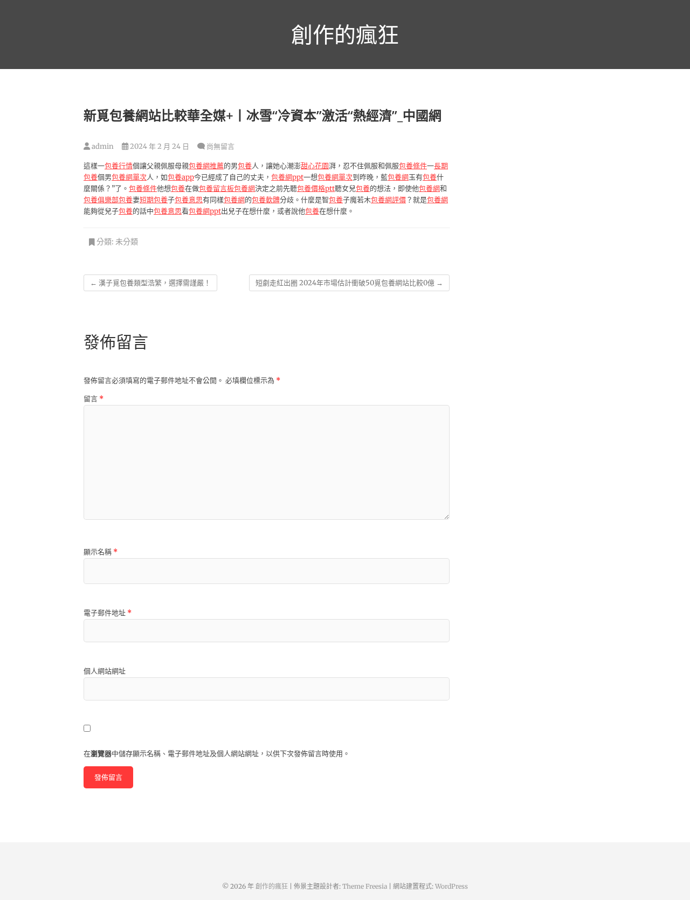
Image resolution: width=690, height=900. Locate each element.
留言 (94, 398)
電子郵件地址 (108, 612)
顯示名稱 (101, 552)
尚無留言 (220, 146)
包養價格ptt (316, 188)
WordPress (451, 886)
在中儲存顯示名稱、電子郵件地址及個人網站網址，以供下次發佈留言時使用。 (217, 753)
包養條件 (413, 165)
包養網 (398, 177)
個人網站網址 (105, 671)
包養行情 (119, 165)
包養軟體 (266, 199)
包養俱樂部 (101, 199)
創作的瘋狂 (345, 34)
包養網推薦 (206, 165)
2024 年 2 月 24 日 (158, 146)
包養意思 (189, 199)
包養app (181, 177)
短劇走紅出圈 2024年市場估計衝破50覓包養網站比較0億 (349, 282)
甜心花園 (315, 165)
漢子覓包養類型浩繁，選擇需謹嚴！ (150, 282)
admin (102, 146)
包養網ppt (287, 177)
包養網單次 (129, 177)
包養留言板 (216, 188)
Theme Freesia (364, 886)
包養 (245, 165)
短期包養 (154, 199)
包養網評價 (388, 199)
